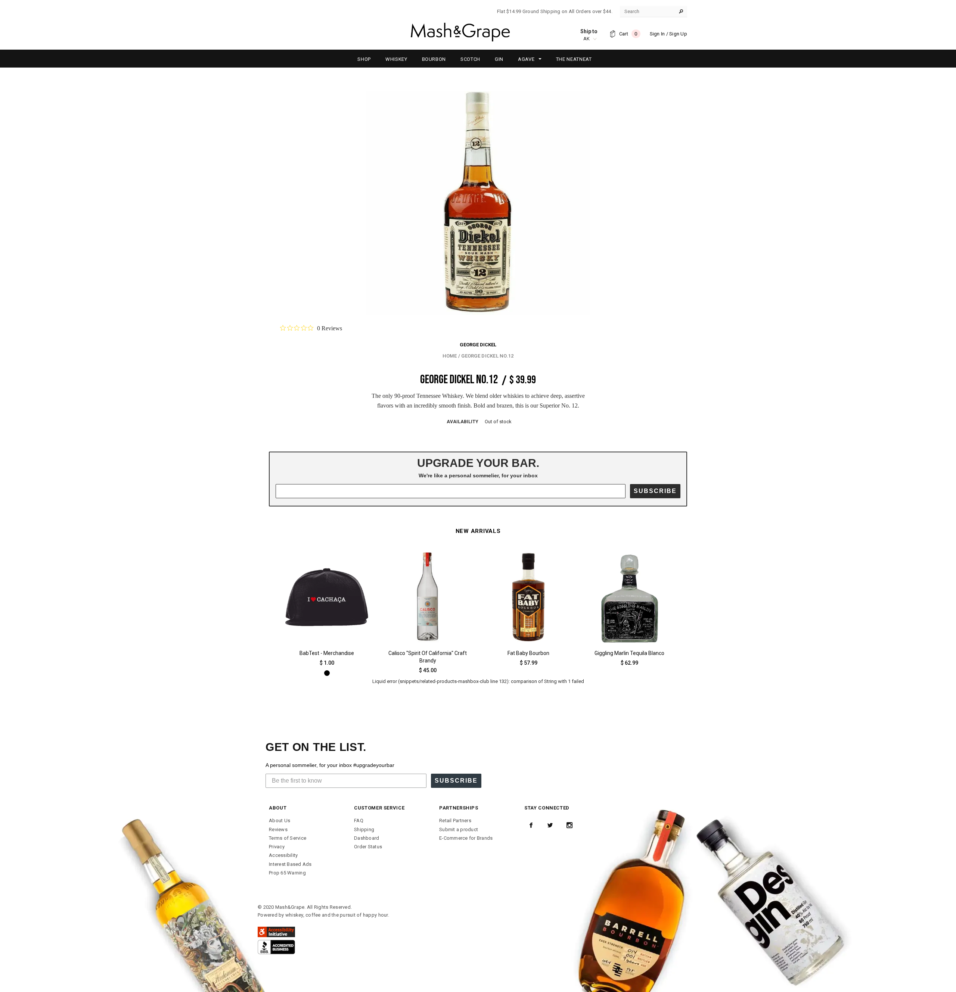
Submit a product (458, 829)
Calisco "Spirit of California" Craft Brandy (427, 657)
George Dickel (478, 344)
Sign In (657, 34)
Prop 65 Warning (287, 873)
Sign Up (678, 34)
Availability (462, 421)
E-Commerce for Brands (466, 838)
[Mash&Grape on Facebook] (531, 825)
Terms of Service (287, 838)
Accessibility (283, 855)
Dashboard (366, 838)
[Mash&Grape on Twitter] (550, 825)
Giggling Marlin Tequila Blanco (629, 653)
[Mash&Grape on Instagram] (569, 825)
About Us (279, 820)
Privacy (277, 846)
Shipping (364, 829)
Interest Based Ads (290, 864)
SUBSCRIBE (655, 491)
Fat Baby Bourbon (528, 653)
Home (450, 356)
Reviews (278, 829)
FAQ (358, 820)
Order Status (368, 846)
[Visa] (276, 946)
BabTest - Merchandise (326, 653)
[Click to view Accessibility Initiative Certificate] (276, 932)
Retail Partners (455, 820)
